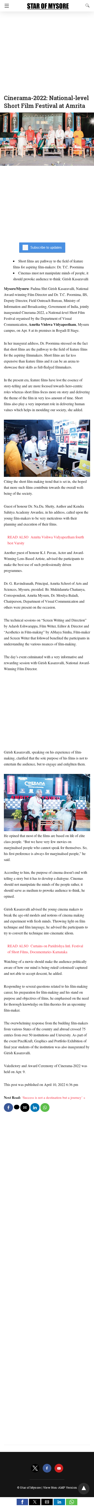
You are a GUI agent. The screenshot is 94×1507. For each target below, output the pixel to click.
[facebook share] (8, 1107)
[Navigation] (5, 5)
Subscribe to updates (46, 247)
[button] (22, 1502)
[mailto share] (24, 1107)
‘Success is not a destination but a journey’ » (53, 1097)
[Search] (86, 5)
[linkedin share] (34, 1107)
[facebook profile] (47, 1468)
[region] (47, 51)
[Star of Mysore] (48, 4)
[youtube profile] (59, 1468)
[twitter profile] (35, 1468)
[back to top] (83, 1488)
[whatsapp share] (45, 1107)
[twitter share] (16, 1107)
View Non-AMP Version (60, 1487)
